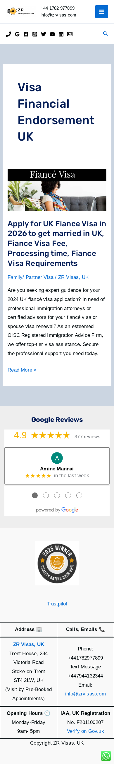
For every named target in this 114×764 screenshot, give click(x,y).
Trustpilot (57, 604)
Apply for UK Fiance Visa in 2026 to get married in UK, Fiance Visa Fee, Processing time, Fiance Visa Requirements (57, 243)
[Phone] (8, 34)
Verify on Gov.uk (85, 731)
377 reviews (87, 436)
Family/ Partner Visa (30, 277)
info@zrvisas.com (85, 694)
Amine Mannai (57, 469)
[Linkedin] (61, 34)
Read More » (22, 371)
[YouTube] (52, 34)
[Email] (69, 34)
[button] (105, 34)
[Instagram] (34, 34)
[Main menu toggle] (101, 11)
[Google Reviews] (17, 34)
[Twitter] (43, 34)
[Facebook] (26, 34)
